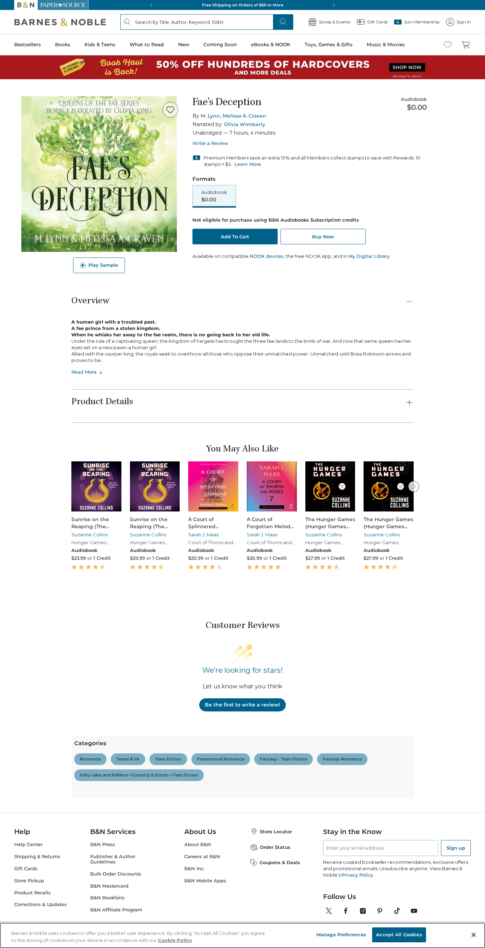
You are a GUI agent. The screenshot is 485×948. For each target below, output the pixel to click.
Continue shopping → (28, 89)
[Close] (10, 49)
